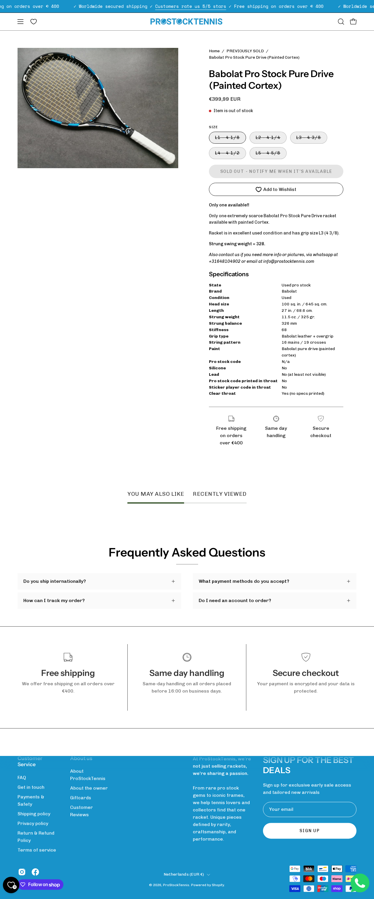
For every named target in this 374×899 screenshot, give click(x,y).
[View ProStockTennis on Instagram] (22, 871)
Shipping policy (34, 813)
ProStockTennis (176, 885)
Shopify (218, 885)
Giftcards (80, 797)
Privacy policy (33, 823)
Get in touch (31, 787)
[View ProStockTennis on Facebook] (35, 871)
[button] (341, 21)
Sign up (309, 831)
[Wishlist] (34, 22)
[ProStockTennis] (187, 21)
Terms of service (37, 850)
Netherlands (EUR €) (184, 874)
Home (214, 50)
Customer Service (30, 761)
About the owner (89, 788)
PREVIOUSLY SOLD (245, 50)
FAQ (22, 777)
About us (81, 758)
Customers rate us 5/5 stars (190, 6)
